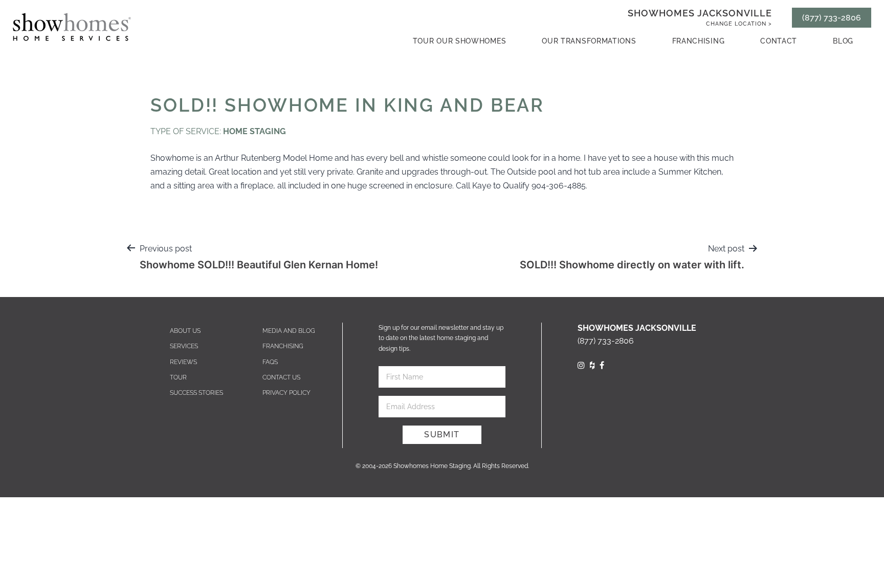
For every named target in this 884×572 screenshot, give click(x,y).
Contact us (281, 377)
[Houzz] (592, 365)
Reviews (183, 362)
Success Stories (196, 392)
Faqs (270, 362)
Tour (178, 377)
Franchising (698, 41)
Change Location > (739, 23)
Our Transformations (589, 41)
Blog (843, 41)
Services (184, 346)
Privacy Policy (286, 392)
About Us (185, 330)
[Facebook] (602, 365)
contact (778, 41)
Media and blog (288, 330)
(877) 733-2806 (831, 18)
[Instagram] (581, 365)
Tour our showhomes (459, 41)
